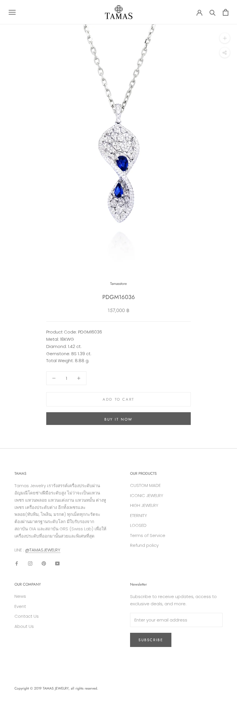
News (20, 596)
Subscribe (150, 640)
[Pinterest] (44, 563)
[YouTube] (57, 563)
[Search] (213, 12)
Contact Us (26, 616)
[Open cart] (225, 12)
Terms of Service (147, 535)
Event (20, 606)
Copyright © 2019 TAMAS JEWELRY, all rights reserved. (56, 688)
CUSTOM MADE (145, 485)
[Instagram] (30, 563)
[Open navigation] (12, 12)
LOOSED (138, 525)
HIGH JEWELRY (144, 505)
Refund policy (144, 545)
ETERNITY (138, 515)
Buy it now (118, 419)
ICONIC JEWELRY (146, 495)
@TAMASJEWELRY (42, 550)
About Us (24, 626)
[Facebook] (16, 563)
